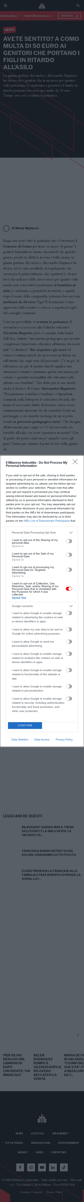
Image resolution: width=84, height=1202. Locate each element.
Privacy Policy (64, 739)
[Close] (76, 463)
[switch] (69, 541)
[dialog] (42, 601)
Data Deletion (20, 739)
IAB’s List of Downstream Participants (47, 520)
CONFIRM (25, 725)
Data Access (42, 739)
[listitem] (42, 533)
